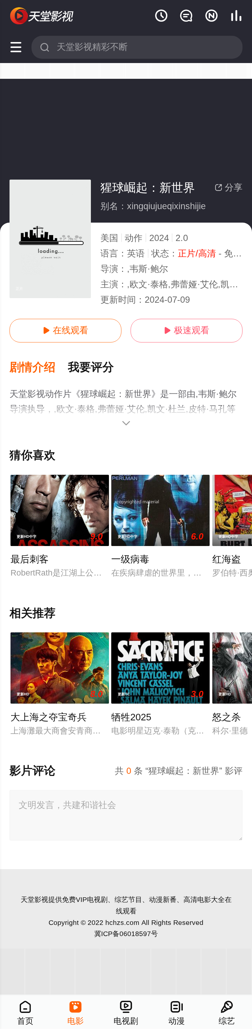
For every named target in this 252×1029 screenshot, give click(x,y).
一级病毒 (130, 559)
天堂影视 (34, 899)
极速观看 (186, 330)
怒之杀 (226, 717)
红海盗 (226, 559)
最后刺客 (29, 559)
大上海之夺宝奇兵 (48, 717)
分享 (228, 187)
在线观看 (65, 330)
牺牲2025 (131, 717)
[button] (39, 367)
